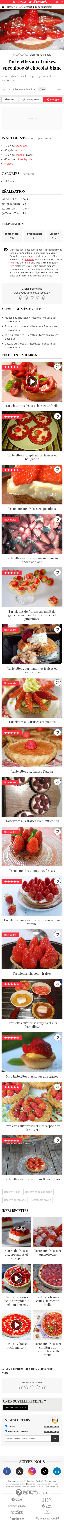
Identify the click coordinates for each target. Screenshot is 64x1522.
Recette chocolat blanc (38, 1192)
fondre (13, 262)
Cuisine (11, 1426)
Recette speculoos (15, 1200)
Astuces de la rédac (17, 1431)
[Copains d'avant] (17, 1512)
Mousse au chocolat (16, 317)
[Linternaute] (17, 1506)
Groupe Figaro (29, 1487)
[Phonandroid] (47, 1518)
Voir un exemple (51, 1426)
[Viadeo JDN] (47, 1512)
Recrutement (50, 1481)
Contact (30, 1481)
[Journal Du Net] (47, 1500)
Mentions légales (13, 1487)
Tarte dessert (25, 6)
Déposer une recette (15, 1407)
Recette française (41, 1200)
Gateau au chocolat (16, 343)
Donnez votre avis (40, 54)
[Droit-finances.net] (47, 1506)
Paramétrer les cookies (37, 1484)
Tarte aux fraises (43, 6)
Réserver (29, 259)
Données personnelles (15, 1484)
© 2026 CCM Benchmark (47, 1487)
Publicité (39, 1481)
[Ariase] (17, 1518)
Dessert (11, 6)
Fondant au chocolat (17, 326)
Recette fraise (12, 1192)
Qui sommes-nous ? (16, 1481)
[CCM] (17, 1500)
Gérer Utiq (53, 1484)
